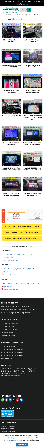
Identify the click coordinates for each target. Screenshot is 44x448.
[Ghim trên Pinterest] (17, 400)
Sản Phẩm (17, 15)
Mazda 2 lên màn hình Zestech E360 (11, 91)
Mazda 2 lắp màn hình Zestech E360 (32, 66)
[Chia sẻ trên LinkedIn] (21, 400)
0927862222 (7, 286)
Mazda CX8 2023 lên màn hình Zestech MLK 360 (11, 194)
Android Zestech (7, 429)
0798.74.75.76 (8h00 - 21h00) (25, 238)
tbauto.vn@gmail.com (10, 260)
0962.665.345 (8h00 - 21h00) (25, 226)
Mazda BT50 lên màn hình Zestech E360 (11, 143)
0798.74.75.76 (8, 272)
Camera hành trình (8, 431)
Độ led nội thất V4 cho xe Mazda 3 (11, 41)
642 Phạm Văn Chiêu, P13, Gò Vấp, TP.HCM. (17, 254)
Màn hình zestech (8, 426)
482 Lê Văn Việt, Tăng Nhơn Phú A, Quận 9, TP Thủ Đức (21, 283)
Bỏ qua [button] (25, 4)
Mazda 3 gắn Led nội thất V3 (11, 116)
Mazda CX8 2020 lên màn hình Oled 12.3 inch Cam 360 (32, 169)
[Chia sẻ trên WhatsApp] (3, 400)
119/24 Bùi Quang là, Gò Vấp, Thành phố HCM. (18, 269)
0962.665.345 (8, 257)
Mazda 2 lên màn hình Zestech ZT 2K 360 (32, 91)
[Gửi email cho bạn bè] (14, 400)
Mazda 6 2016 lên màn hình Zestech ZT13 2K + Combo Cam (33, 117)
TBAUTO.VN (9, 435)
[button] (41, 10)
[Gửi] (29, 10)
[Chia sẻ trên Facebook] (6, 400)
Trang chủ (9, 15)
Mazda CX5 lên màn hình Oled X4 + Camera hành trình (11, 169)
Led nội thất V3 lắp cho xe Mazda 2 (32, 41)
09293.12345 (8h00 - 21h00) (25, 232)
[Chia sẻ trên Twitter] (10, 400)
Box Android (18, 440)
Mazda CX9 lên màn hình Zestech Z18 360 (32, 194)
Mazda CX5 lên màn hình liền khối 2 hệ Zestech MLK (32, 143)
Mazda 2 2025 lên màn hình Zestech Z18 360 (11, 66)
